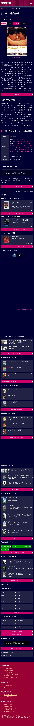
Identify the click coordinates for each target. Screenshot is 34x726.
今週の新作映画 (8, 670)
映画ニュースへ (16, 489)
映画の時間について (16, 648)
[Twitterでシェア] (20, 255)
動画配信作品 (8, 706)
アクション (4, 620)
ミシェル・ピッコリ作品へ (16, 246)
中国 (2, 605)
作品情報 (11, 8)
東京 (2, 592)
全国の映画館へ (16, 613)
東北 (19, 598)
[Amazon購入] (17, 57)
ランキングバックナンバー (12, 696)
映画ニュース (8, 704)
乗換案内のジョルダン (11, 716)
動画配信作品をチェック (16, 437)
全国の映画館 (8, 685)
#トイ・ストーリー (25, 546)
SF (2, 623)
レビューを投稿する (16, 186)
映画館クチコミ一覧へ (16, 631)
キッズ (19, 623)
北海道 (3, 598)
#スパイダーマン (5, 546)
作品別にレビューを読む (11, 677)
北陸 (19, 602)
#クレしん (14, 546)
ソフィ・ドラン (19, 151)
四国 (19, 605)
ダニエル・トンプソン (21, 141)
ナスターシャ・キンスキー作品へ (16, 213)
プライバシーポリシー (25, 716)
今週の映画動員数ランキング (8, 381)
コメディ (3, 627)
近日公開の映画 (8, 672)
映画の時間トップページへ (8, 655)
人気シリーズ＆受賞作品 (11, 674)
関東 (19, 592)
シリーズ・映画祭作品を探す (16, 552)
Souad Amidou (18, 149)
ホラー (19, 627)
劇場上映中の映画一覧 (16, 409)
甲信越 (3, 602)
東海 (19, 595)
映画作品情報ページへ (7, 652)
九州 (2, 608)
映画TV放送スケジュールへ (16, 580)
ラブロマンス (4, 19)
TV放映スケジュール (10, 708)
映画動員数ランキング (10, 695)
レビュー (15, 23)
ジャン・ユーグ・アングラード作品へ (16, 229)
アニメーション (22, 620)
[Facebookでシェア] (14, 255)
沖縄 (19, 608)
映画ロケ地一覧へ (16, 634)
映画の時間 (4, 8)
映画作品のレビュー (10, 676)
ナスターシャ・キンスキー (22, 143)
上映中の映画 (8, 669)
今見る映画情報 (8, 710)
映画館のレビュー (9, 687)
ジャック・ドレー (19, 139)
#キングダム (4, 549)
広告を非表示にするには (25, 309)
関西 (2, 595)
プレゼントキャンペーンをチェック (16, 353)
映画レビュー (16, 538)
